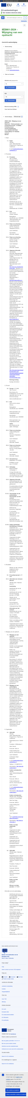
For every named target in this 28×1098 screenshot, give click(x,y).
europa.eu (13, 1034)
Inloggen (18, 5)
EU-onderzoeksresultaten (8, 1014)
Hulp (3, 966)
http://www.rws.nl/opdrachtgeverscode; (16, 267)
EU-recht (4, 1009)
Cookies (4, 989)
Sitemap (4, 1001)
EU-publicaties (5, 1020)
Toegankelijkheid (6, 991)
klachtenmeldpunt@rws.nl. (15, 280)
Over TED (4, 999)
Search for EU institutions (8, 1056)
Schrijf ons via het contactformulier (10, 1046)
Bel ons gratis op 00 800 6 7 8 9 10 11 (11, 1040)
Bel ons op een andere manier (9, 1043)
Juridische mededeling (7, 986)
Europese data (5, 1011)
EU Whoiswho (5, 1017)
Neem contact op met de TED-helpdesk (11, 969)
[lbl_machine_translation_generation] (18, 106)
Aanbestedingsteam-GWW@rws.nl (16, 149)
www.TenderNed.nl (14, 319)
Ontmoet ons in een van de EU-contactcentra (12, 1049)
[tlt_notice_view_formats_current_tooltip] (22, 116)
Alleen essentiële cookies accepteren (16, 1094)
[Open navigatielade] (3, 29)
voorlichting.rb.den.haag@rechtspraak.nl (16, 817)
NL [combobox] (6, 83)
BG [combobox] (6, 96)
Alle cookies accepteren (12, 1090)
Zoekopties (24, 21)
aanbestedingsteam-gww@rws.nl (16, 788)
